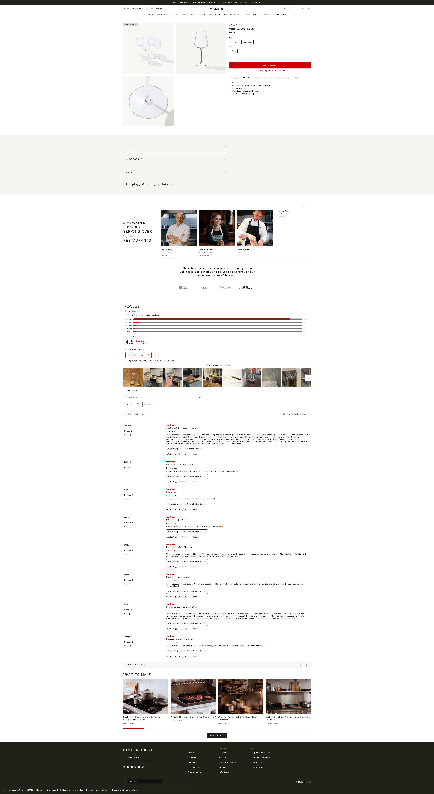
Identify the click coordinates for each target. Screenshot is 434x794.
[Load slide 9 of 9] (300, 728)
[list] (174, 74)
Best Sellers (193, 767)
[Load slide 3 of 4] (224, 287)
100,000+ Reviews (155, 9)
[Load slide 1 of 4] (183, 287)
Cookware (192, 757)
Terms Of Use (256, 762)
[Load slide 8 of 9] (279, 728)
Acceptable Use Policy (260, 752)
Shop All (191, 752)
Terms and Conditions (260, 757)
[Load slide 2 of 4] (204, 287)
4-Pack (233, 51)
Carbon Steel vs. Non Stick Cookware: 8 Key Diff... (288, 718)
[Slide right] (308, 208)
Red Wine (234, 42)
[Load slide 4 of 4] (245, 287)
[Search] (296, 9)
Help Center (224, 772)
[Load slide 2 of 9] (154, 728)
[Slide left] (303, 208)
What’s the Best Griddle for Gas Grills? (193, 717)
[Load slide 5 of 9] (217, 728)
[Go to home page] (217, 8)
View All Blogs (217, 735)
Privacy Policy (256, 767)
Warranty (223, 752)
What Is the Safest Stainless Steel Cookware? (237, 718)
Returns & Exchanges (228, 762)
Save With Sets (194, 772)
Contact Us (224, 767)
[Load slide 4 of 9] (196, 728)
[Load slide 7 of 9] (258, 728)
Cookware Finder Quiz (132, 9)
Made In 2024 (304, 782)
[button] (309, 9)
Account (222, 757)
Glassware (192, 762)
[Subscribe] (156, 757)
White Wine (247, 42)
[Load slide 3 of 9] (175, 728)
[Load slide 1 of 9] (133, 728)
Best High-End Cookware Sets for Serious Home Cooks (141, 718)
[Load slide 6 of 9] (237, 728)
